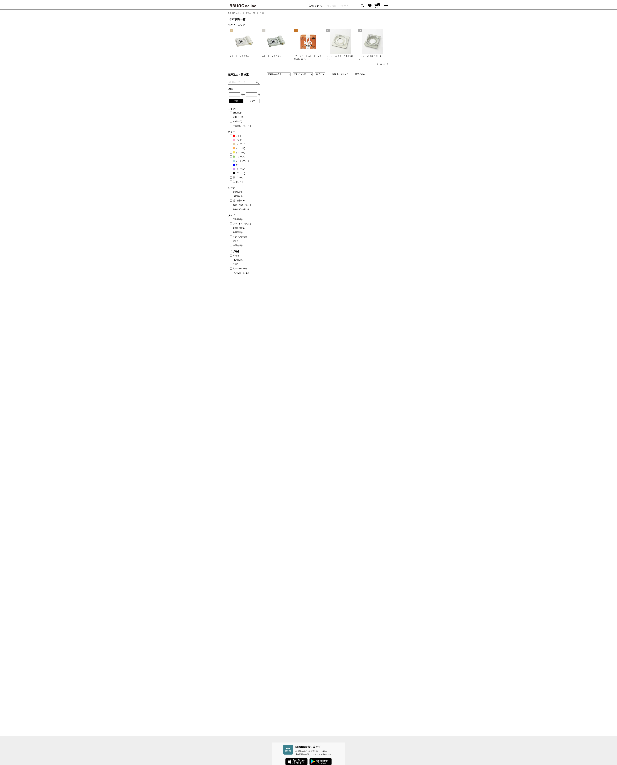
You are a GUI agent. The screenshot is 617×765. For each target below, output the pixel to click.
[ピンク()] (231, 140)
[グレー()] (231, 178)
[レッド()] (231, 136)
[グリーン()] (231, 157)
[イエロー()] (231, 152)
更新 (236, 101)
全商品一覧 (250, 13)
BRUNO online (234, 13)
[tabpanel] (244, 43)
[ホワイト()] (231, 182)
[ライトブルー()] (231, 161)
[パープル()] (231, 169)
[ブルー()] (231, 165)
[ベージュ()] (231, 144)
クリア (252, 101)
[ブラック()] (231, 173)
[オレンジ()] (231, 148)
